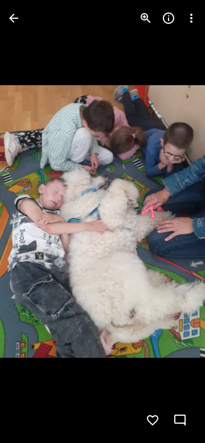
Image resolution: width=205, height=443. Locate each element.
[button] (32, 221)
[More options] (191, 18)
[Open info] (168, 18)
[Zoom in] (145, 18)
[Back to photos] (13, 18)
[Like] (152, 420)
